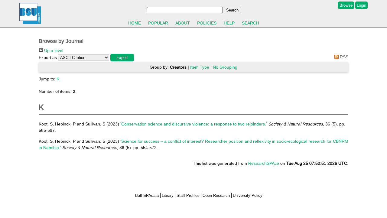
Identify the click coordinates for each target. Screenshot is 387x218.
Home (134, 23)
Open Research (216, 195)
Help (229, 23)
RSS (343, 56)
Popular (158, 23)
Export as (48, 57)
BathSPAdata (147, 195)
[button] (122, 57)
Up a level (53, 50)
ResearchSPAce (263, 163)
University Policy (247, 195)
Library (168, 195)
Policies (206, 23)
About (182, 23)
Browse (346, 5)
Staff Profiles (188, 195)
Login (361, 5)
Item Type (199, 67)
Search (250, 23)
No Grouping (225, 67)
